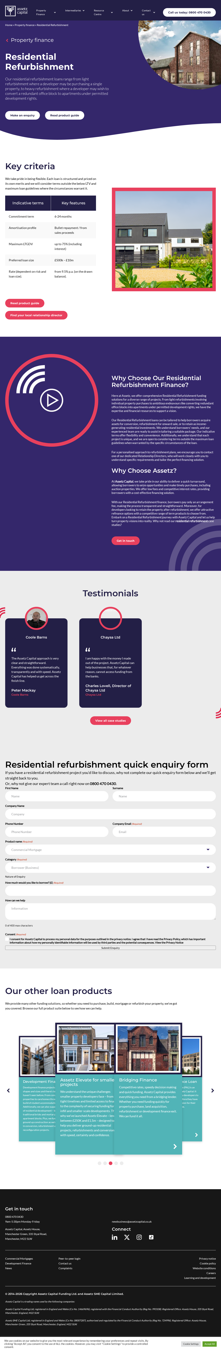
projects (156, 399)
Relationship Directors (152, 456)
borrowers (129, 485)
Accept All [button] (210, 1344)
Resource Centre (99, 12)
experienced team (123, 431)
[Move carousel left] (8, 1090)
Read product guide (64, 115)
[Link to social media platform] (114, 1237)
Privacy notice (207, 1258)
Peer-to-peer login (69, 1258)
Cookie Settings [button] (191, 1344)
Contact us (146, 12)
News (8, 1268)
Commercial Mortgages (19, 1258)
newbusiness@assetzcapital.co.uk (132, 1221)
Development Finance (18, 1263)
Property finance (25, 25)
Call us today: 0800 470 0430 (189, 12)
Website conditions (204, 1268)
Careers (211, 1273)
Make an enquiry (22, 115)
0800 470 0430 (14, 1216)
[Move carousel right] (213, 1090)
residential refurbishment (191, 521)
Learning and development (200, 1277)
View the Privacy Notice (169, 942)
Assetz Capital (124, 481)
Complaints (65, 1268)
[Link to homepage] (16, 11)
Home (8, 25)
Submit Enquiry (110, 947)
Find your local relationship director (36, 315)
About (125, 10)
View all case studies (110, 720)
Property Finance (41, 12)
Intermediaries (73, 10)
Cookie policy (208, 1263)
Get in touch (125, 540)
